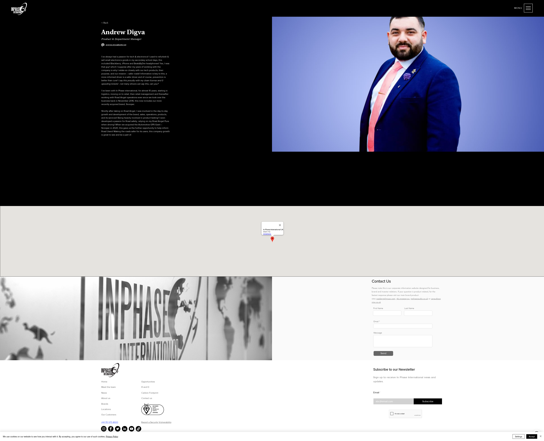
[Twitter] (117, 429)
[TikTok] (138, 429)
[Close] (540, 436)
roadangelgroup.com (385, 298)
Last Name (409, 308)
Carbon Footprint (149, 393)
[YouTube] (131, 429)
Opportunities (148, 381)
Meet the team (108, 387)
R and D (145, 387)
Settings (518, 436)
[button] (528, 8)
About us (105, 398)
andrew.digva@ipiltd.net (116, 45)
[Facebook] (110, 429)
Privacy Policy (112, 436)
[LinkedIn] (124, 429)
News (104, 393)
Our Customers (108, 414)
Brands (104, 404)
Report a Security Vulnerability (156, 422)
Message (378, 333)
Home (104, 381)
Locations (106, 409)
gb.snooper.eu (403, 298)
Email (376, 392)
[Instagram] (104, 429)
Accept (532, 436)
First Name (378, 308)
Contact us (146, 398)
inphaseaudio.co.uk (419, 298)
